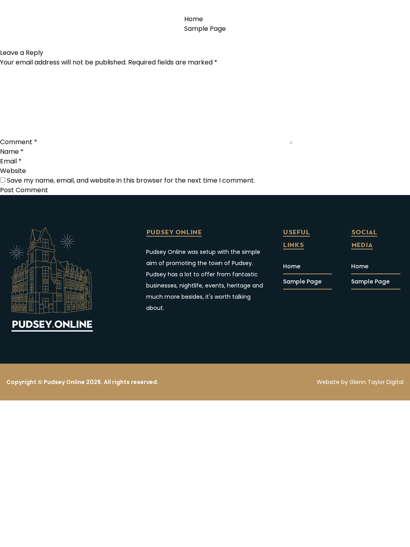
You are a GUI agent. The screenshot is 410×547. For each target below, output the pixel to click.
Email (11, 161)
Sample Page (205, 28)
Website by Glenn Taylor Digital (360, 382)
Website (13, 170)
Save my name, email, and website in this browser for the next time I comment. (131, 180)
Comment (18, 142)
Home (193, 19)
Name (12, 151)
